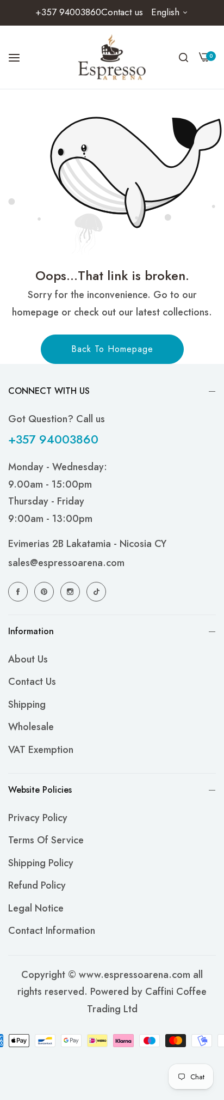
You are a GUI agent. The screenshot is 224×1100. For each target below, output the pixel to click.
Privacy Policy (37, 818)
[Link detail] (19, 591)
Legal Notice (36, 908)
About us (28, 659)
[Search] (183, 57)
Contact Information (51, 930)
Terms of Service (46, 840)
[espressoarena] (112, 57)
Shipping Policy (40, 863)
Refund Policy (37, 885)
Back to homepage (112, 349)
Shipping (27, 704)
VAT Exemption (40, 750)
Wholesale (31, 727)
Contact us (32, 681)
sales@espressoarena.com (66, 563)
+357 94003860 (53, 439)
